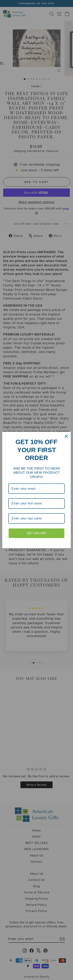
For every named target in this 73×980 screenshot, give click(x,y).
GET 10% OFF (36, 533)
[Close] (66, 436)
